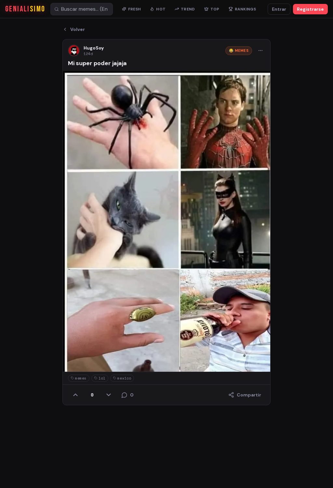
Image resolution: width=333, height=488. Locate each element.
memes (81, 378)
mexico (124, 378)
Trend (188, 9)
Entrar (279, 9)
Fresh (134, 9)
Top (215, 9)
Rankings (245, 9)
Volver (77, 29)
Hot (161, 9)
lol (102, 378)
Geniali (25, 9)
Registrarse (310, 9)
